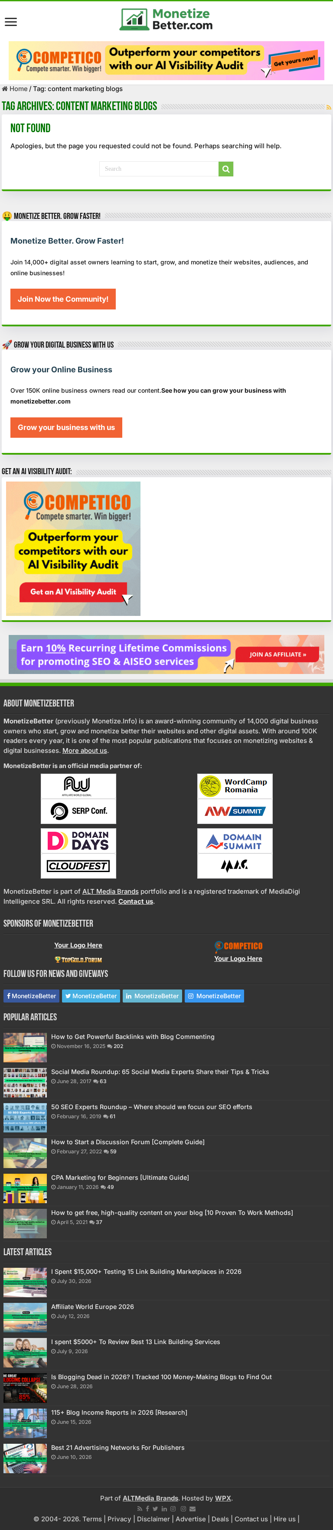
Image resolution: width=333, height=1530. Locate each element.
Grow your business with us (66, 427)
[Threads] (183, 1509)
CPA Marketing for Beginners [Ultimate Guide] (120, 1177)
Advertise (191, 1519)
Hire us (285, 1519)
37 (99, 1222)
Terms (92, 1519)
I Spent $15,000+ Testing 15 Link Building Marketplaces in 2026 (146, 1271)
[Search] (226, 169)
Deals (220, 1519)
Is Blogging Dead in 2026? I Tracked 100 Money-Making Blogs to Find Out (161, 1376)
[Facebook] (147, 1509)
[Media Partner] (78, 785)
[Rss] (140, 1509)
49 (110, 1187)
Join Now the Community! (63, 299)
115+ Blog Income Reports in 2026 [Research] (119, 1412)
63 (103, 1081)
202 (118, 1046)
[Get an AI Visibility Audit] (166, 60)
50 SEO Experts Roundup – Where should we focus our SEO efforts (151, 1106)
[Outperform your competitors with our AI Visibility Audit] (73, 548)
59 (113, 1151)
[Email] (192, 1509)
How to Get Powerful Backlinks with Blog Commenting (133, 1036)
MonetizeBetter (34, 995)
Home (18, 89)
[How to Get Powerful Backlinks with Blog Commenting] (25, 1047)
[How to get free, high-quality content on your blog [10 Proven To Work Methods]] (25, 1223)
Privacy (119, 1519)
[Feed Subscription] (328, 107)
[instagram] (173, 1509)
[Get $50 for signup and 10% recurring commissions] (166, 654)
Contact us (251, 1519)
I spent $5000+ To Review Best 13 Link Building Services (135, 1341)
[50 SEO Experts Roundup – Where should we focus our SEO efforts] (25, 1118)
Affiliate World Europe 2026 (92, 1306)
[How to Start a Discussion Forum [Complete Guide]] (25, 1153)
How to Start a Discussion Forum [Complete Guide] (128, 1142)
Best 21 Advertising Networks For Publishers (118, 1447)
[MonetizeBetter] (166, 17)
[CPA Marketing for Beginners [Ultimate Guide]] (25, 1188)
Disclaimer (153, 1519)
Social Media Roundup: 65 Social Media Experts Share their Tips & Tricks (160, 1071)
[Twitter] (155, 1509)
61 (112, 1116)
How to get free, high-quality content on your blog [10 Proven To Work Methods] (172, 1212)
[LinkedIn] (164, 1509)
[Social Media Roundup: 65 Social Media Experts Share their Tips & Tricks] (25, 1082)
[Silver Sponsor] (238, 947)
